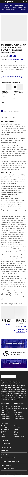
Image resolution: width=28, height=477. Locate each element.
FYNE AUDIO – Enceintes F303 (7, 321)
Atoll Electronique (5, 429)
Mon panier (4, 450)
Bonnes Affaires (19, 5)
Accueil (6, 5)
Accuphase (4, 425)
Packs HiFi (13, 7)
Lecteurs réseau (6, 410)
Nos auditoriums (6, 447)
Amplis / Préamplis (6, 406)
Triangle (16, 433)
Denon (3, 434)
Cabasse (3, 431)
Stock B (16, 410)
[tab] (5, 118)
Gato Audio (17, 427)
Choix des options (21, 330)
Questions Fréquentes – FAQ (9, 468)
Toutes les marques (19, 436)
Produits (11, 5)
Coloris (4, 96)
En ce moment (18, 416)
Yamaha (16, 434)
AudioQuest (4, 427)
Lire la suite (7, 328)
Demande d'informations (10, 76)
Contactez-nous (6, 443)
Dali (2, 433)
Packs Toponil (5, 7)
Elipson (3, 436)
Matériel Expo (18, 412)
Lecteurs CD (5, 412)
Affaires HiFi (11, 59)
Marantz (16, 429)
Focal (15, 425)
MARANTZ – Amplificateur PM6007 (21, 321)
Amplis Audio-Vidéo (7, 408)
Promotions (17, 414)
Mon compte (5, 454)
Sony (15, 431)
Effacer (4, 102)
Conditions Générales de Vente (10, 461)
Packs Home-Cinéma (20, 408)
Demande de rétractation (8, 458)
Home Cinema (5, 418)
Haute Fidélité (5, 61)
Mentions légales (6, 465)
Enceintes (4, 414)
